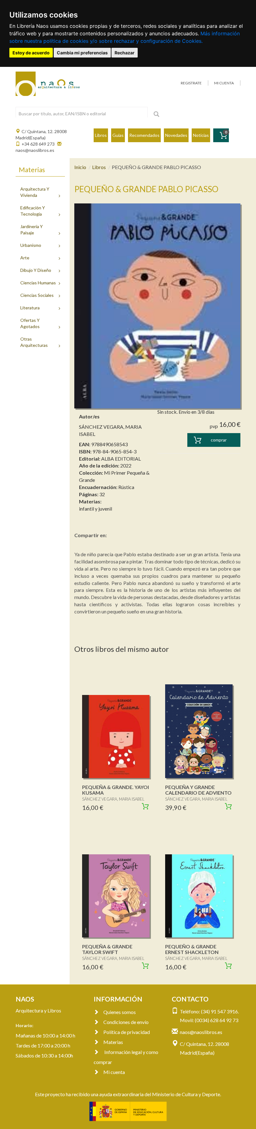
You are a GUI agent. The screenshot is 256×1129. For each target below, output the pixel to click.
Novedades (176, 135)
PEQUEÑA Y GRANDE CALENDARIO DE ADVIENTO (198, 790)
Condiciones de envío (126, 1022)
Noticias (201, 135)
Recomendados (144, 135)
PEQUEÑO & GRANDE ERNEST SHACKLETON (192, 949)
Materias (113, 1042)
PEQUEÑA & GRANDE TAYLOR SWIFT (107, 949)
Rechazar (125, 52)
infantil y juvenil (95, 509)
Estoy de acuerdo (31, 52)
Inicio (80, 167)
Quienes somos (119, 1012)
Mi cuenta (114, 1072)
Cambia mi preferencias (82, 52)
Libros (101, 135)
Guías (118, 135)
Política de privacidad (126, 1032)
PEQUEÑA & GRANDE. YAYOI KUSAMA (115, 790)
